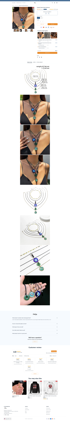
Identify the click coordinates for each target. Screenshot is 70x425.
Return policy (48, 412)
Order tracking (27, 409)
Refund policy (48, 414)
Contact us (26, 408)
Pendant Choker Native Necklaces (29, 370)
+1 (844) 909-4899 (6, 412)
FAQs (25, 411)
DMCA (26, 412)
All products (16, 5)
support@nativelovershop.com (8, 413)
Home (13, 5)
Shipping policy (48, 411)
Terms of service (48, 409)
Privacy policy (48, 408)
